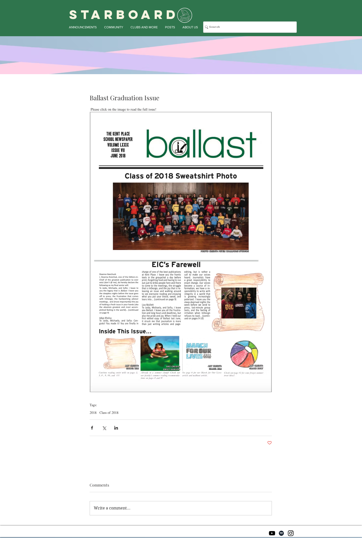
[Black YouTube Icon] (272, 533)
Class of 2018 (108, 412)
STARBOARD (124, 14)
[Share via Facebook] (92, 427)
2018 (93, 412)
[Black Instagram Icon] (291, 533)
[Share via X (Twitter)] (104, 427)
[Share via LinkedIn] (116, 427)
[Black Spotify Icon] (281, 533)
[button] (82, 27)
